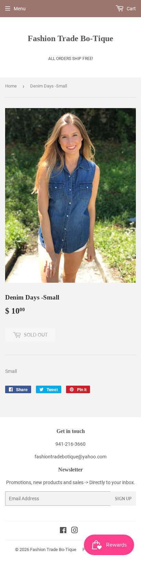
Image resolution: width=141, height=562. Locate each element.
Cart (131, 8)
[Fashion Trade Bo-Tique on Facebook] (63, 531)
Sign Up (123, 498)
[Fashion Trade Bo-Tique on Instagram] (74, 531)
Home (11, 86)
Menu (20, 8)
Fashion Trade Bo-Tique (70, 38)
